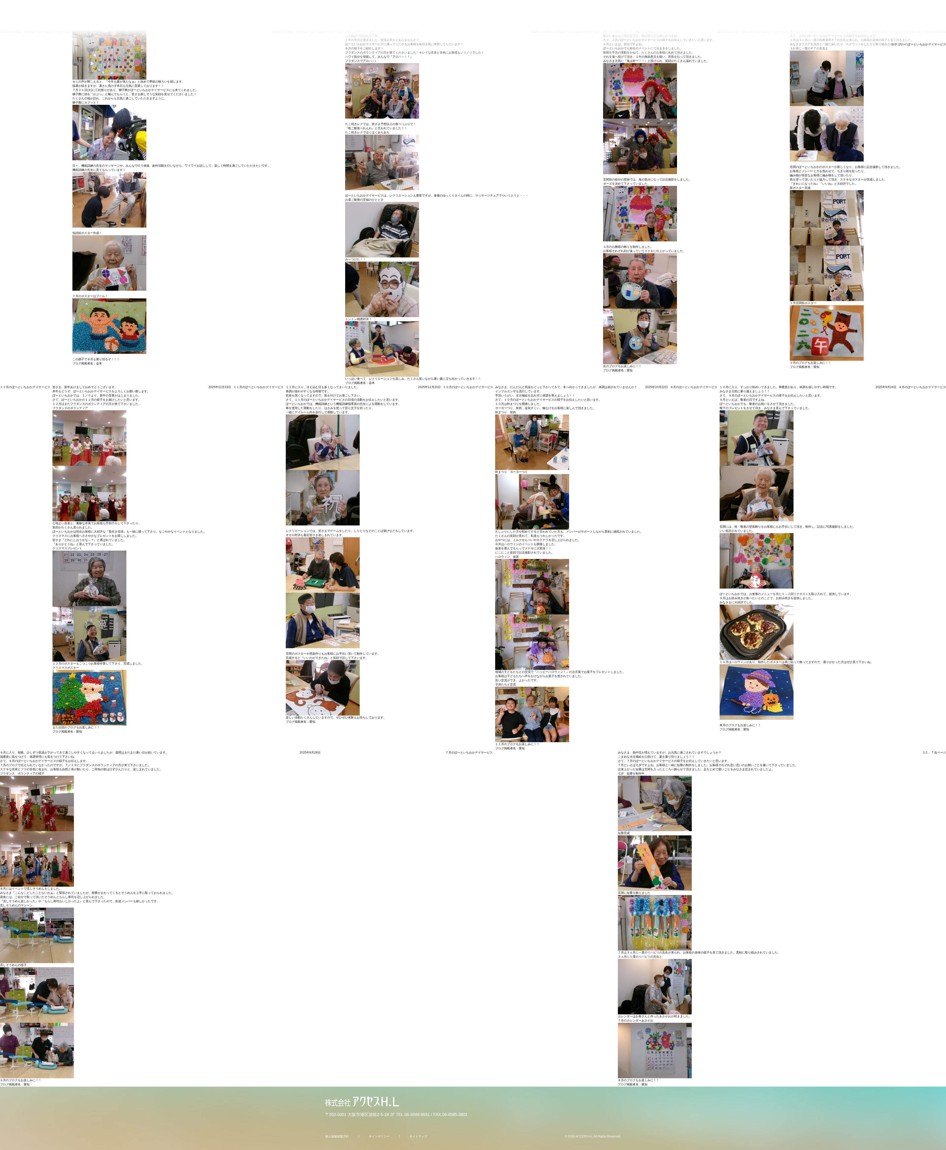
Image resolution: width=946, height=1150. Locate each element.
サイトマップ (418, 1136)
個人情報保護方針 (337, 1136)
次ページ (940, 752)
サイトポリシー (379, 1136)
